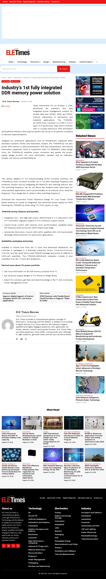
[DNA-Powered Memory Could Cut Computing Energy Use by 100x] (53, 455)
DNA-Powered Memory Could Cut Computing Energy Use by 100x (53, 468)
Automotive (80, 160)
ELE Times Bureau (11, 101)
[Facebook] (17, 339)
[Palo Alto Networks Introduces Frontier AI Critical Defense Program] (73, 423)
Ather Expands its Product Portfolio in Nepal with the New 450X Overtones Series (89, 164)
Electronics (80, 224)
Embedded (79, 295)
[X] (26, 339)
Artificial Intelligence (8, 464)
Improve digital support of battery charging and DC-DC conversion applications (18, 298)
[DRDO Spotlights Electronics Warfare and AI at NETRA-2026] (94, 455)
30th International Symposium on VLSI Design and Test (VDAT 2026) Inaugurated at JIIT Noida (51, 439)
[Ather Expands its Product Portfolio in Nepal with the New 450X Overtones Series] (90, 149)
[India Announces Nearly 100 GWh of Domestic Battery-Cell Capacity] (11, 423)
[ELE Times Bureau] (8, 325)
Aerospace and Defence (84, 364)
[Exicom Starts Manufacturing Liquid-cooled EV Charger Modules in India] (32, 423)
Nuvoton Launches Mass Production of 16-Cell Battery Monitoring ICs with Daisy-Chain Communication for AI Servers (73, 472)
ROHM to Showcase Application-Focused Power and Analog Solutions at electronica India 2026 (94, 438)
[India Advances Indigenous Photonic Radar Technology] (90, 384)
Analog (45, 431)
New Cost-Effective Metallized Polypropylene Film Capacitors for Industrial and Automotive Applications (30, 472)
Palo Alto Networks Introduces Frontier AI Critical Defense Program (73, 437)
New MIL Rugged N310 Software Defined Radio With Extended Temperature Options (89, 196)
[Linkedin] (21, 339)
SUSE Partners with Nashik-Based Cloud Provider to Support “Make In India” (55, 298)
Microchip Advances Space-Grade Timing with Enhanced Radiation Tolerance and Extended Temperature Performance (88, 265)
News (10, 77)
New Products (15, 81)
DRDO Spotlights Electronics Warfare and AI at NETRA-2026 (94, 468)
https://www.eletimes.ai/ (26, 316)
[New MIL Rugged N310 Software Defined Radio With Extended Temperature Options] (90, 181)
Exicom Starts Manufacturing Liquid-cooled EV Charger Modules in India (32, 437)
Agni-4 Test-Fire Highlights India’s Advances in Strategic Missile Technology (88, 368)
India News (17, 77)
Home (4, 77)
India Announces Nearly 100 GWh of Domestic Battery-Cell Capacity (11, 437)
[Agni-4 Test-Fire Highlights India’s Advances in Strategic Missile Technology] (90, 353)
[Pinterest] (13, 546)
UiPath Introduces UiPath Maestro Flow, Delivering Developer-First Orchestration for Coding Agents (11, 470)
